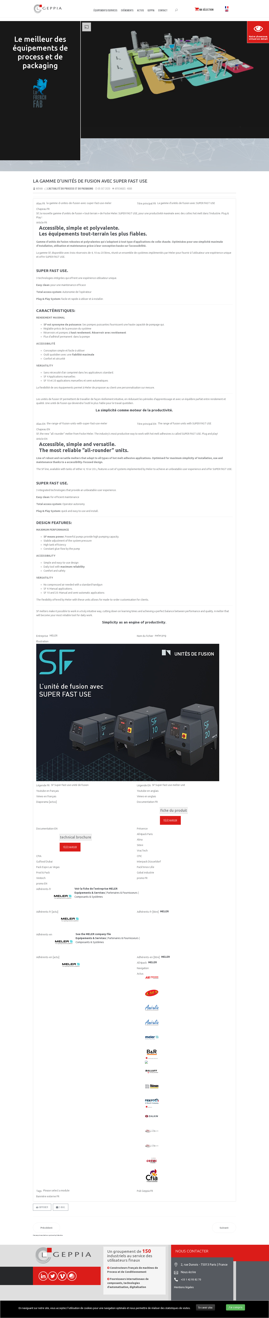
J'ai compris (235, 1307)
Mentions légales (184, 1287)
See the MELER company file (93, 934)
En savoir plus (205, 1307)
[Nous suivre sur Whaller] (70, 1274)
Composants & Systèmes (88, 896)
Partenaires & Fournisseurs (122, 892)
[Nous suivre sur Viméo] (60, 1274)
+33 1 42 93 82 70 (191, 1279)
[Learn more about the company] (64, 942)
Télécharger (170, 820)
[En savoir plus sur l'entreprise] (63, 897)
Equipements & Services (89, 892)
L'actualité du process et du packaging (70, 188)
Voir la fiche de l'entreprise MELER (95, 888)
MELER (152, 962)
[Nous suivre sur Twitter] (51, 1274)
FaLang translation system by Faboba (48, 1235)
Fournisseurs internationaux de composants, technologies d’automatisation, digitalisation (128, 1283)
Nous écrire (188, 1272)
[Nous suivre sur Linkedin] (41, 1274)
